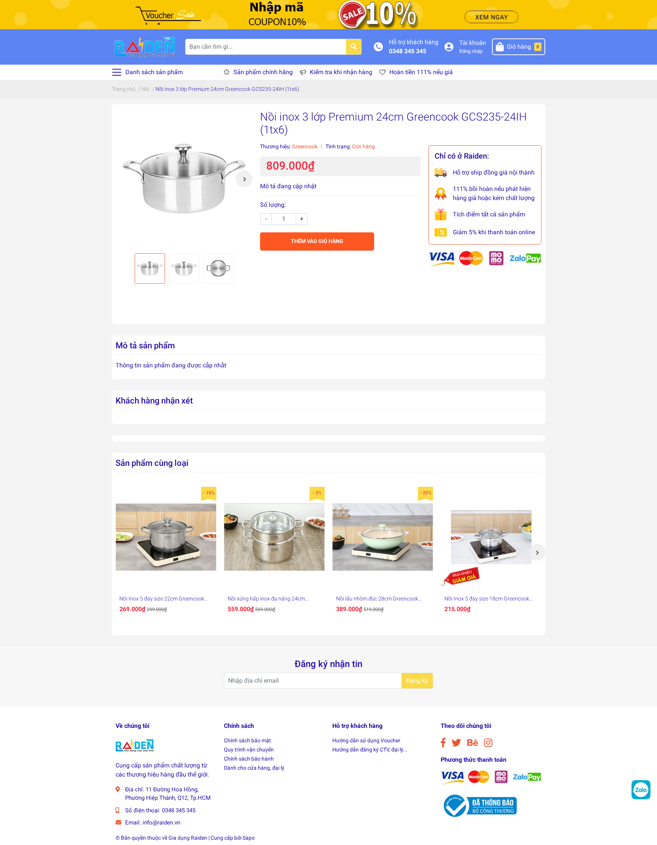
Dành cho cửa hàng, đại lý (254, 768)
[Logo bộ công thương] (479, 805)
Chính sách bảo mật (247, 740)
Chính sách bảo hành (249, 759)
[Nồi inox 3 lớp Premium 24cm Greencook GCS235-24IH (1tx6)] (184, 178)
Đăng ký (417, 680)
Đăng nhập (470, 51)
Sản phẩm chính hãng (263, 72)
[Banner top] (328, 13)
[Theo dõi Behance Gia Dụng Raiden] (472, 742)
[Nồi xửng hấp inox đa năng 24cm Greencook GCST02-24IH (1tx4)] (274, 537)
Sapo (249, 838)
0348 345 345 (407, 51)
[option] (184, 178)
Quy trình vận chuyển (249, 750)
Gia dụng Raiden (187, 838)
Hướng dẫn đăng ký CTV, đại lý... (370, 750)
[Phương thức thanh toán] (484, 258)
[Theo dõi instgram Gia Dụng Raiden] (488, 742)
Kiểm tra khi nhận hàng (341, 72)
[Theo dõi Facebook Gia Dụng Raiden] (443, 742)
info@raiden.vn (161, 822)
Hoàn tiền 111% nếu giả (421, 72)
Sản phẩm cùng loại (152, 463)
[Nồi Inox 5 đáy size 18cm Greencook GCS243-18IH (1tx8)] (491, 537)
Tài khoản (472, 42)
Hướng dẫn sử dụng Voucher (366, 740)
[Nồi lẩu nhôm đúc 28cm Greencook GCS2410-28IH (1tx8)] (382, 537)
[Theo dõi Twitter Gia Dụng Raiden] (456, 742)
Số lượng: (273, 204)
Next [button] (244, 178)
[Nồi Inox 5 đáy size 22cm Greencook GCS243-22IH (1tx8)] (166, 537)
